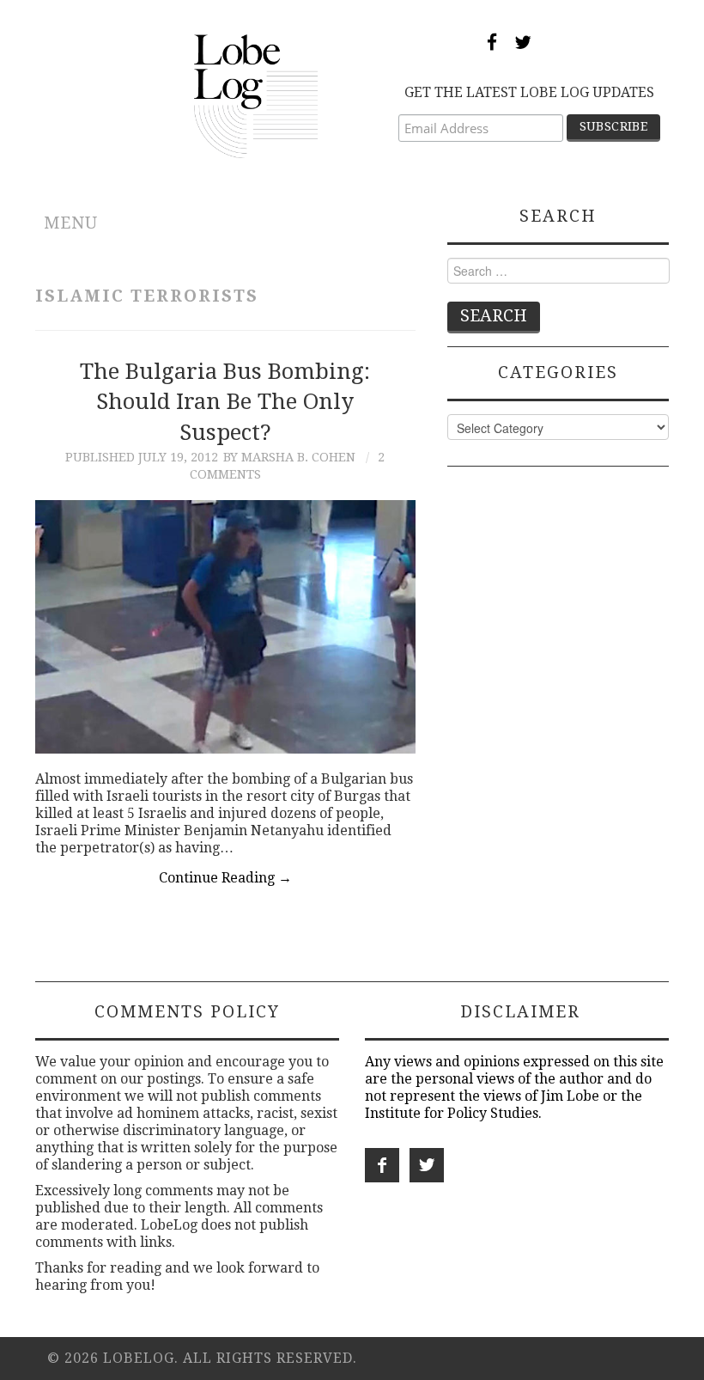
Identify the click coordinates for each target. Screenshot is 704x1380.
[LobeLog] (256, 95)
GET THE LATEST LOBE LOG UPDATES (529, 92)
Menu (71, 223)
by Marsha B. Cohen (289, 457)
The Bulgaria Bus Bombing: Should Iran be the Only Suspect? (225, 402)
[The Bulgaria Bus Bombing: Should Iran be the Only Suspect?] (225, 627)
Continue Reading (225, 878)
